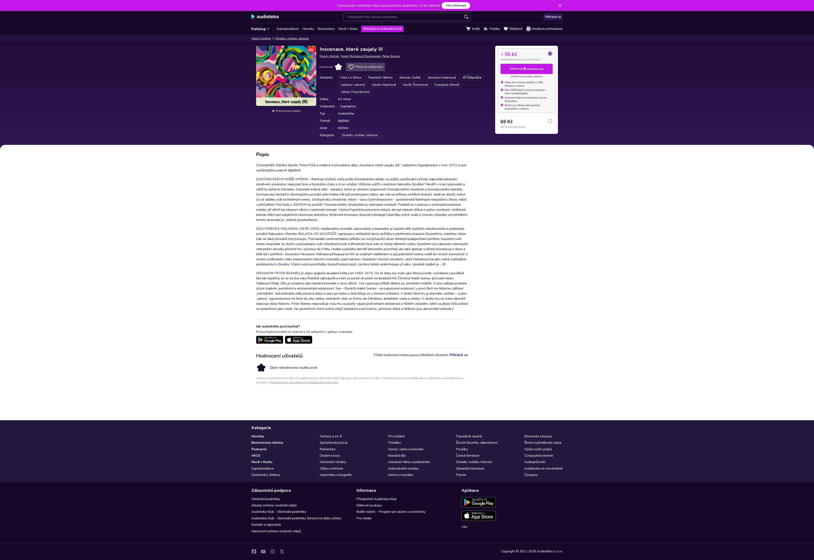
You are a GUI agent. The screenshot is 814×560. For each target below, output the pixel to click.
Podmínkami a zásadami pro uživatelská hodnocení (304, 382)
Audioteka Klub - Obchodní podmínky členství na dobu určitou (296, 518)
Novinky (308, 28)
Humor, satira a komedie (406, 449)
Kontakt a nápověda (266, 524)
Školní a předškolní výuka (542, 442)
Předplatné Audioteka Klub (376, 499)
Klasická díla (397, 455)
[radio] (526, 56)
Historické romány (333, 462)
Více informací (456, 5)
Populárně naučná (469, 436)
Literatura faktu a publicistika (409, 462)
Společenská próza (333, 442)
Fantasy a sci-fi (331, 436)
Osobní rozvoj (330, 455)
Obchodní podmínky (265, 499)
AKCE (255, 455)
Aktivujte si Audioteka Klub (382, 29)
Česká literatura (467, 455)
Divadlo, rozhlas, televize (292, 38)
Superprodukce (288, 28)
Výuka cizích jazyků (538, 449)
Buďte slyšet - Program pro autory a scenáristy (390, 511)
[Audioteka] (265, 17)
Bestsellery (326, 28)
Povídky (462, 449)
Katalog (258, 28)
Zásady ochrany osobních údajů (274, 505)
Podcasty (259, 449)
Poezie (461, 475)
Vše (464, 527)
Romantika (327, 449)
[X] (281, 551)
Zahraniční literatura (470, 468)
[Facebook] (253, 551)
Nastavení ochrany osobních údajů (276, 531)
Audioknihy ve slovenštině (543, 468)
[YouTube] (263, 551)
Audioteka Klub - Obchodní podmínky (278, 511)
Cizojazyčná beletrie (538, 455)
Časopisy (531, 475)
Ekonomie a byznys (538, 436)
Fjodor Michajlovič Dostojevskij (360, 56)
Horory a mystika (400, 475)
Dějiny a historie (331, 468)
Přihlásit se (553, 17)
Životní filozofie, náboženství (477, 442)
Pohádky (394, 442)
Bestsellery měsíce (267, 442)
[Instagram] (272, 551)
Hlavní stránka (261, 38)
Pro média (363, 518)
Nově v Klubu (348, 28)
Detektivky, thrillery (265, 475)
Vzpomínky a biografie (336, 475)
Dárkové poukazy (369, 505)
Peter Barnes (391, 56)
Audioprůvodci (534, 462)
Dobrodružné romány (403, 468)
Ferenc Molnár (329, 56)
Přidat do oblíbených (369, 67)
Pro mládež (396, 436)
